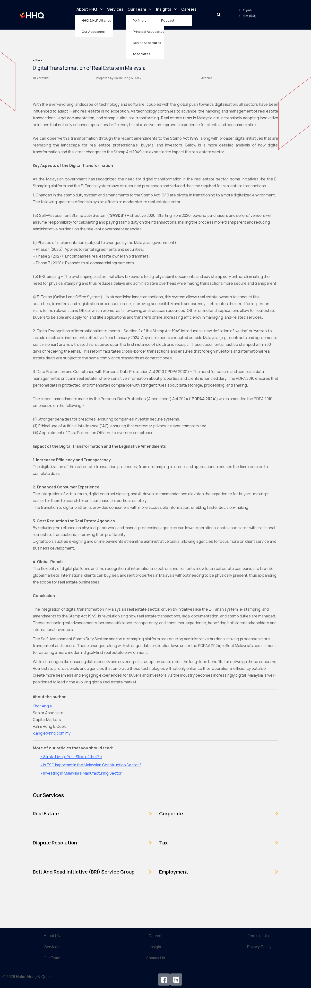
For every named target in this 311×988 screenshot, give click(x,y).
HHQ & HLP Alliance (96, 20)
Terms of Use (259, 936)
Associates (141, 54)
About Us (52, 936)
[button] (218, 14)
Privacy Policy (259, 947)
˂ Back (37, 60)
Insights (163, 9)
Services (115, 9)
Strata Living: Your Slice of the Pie (72, 756)
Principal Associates (148, 31)
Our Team (137, 9)
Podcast (167, 20)
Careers (189, 9)
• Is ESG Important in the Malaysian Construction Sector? (90, 765)
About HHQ (87, 9)
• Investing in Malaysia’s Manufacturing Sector (81, 773)
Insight (155, 947)
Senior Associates (147, 42)
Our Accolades (93, 31)
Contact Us (137, 20)
